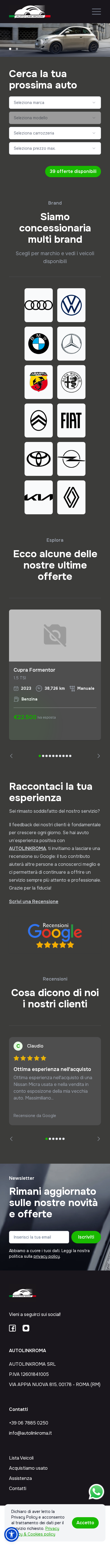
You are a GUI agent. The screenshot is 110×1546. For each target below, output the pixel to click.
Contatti (17, 1488)
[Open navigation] (96, 11)
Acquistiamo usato (28, 1468)
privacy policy (47, 1256)
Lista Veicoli (21, 1458)
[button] (11, 1534)
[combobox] (55, 102)
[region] (55, 684)
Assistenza (20, 1478)
